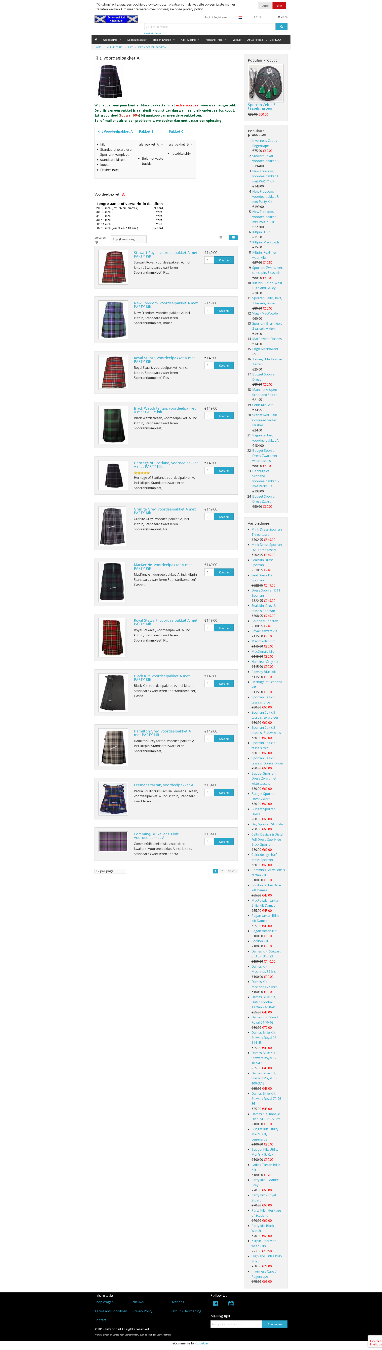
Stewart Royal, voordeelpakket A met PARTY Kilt (166, 254)
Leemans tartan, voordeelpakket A (163, 785)
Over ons (177, 1302)
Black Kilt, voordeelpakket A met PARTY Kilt (162, 678)
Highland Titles (214, 39)
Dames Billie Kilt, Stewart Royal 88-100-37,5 (264, 1078)
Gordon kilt (259, 941)
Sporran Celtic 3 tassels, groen (261, 106)
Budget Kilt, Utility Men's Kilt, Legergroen (264, 1134)
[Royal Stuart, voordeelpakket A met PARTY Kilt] (113, 372)
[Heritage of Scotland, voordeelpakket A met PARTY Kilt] (113, 475)
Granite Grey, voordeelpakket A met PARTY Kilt (165, 511)
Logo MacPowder (265, 349)
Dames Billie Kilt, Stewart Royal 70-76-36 (266, 1098)
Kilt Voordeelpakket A (115, 131)
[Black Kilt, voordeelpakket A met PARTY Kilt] (113, 693)
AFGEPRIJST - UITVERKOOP (265, 39)
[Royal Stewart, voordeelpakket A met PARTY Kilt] (113, 637)
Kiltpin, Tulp (261, 232)
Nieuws (138, 1302)
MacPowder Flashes (267, 339)
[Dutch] (240, 17)
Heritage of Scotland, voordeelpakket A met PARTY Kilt (166, 464)
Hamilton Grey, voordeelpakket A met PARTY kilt (162, 733)
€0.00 (283, 17)
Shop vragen (104, 1302)
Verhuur (237, 39)
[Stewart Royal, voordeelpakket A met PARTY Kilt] (113, 267)
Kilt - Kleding (188, 39)
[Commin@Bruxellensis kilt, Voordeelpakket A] (113, 842)
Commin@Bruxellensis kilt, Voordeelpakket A (157, 836)
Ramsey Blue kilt (263, 672)
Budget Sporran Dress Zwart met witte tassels (264, 455)
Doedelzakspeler (136, 39)
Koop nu (224, 260)
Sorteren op (100, 240)
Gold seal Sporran (264, 621)
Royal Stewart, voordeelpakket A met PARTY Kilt (166, 622)
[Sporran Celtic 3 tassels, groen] (265, 83)
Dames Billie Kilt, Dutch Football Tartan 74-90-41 (263, 1002)
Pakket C (175, 131)
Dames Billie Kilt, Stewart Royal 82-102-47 (264, 1058)
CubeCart (202, 1343)
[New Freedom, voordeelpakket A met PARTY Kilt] (113, 320)
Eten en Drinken (161, 39)
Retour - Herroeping (186, 1311)
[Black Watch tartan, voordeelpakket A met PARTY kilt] (113, 425)
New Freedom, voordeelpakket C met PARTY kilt (265, 216)
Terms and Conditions (111, 1311)
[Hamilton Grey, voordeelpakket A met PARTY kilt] (113, 747)
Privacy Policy (142, 1311)
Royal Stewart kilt (264, 631)
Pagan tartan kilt (264, 931)
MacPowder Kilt (263, 641)
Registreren (220, 17)
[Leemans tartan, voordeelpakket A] (113, 798)
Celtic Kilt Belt (262, 405)
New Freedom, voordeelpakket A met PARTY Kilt (166, 305)
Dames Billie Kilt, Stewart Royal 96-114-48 (264, 1037)
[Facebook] (215, 1304)
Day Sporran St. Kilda (267, 824)
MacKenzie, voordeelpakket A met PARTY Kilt (163, 566)
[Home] (96, 39)
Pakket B (145, 131)
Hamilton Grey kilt (264, 661)
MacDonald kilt (262, 651)
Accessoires (110, 39)
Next (231, 871)
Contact (100, 1320)
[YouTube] (231, 1304)
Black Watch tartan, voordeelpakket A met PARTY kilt (165, 410)
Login (208, 17)
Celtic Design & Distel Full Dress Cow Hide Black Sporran (267, 839)
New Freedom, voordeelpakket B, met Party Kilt (266, 196)
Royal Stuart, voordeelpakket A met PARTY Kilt (164, 359)
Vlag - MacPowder (265, 313)
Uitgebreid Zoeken (152, 33)
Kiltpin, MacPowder (266, 242)
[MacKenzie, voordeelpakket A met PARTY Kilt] (112, 582)
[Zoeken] (281, 26)
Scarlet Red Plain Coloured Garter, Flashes (264, 420)
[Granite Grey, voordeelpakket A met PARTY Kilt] (112, 526)
